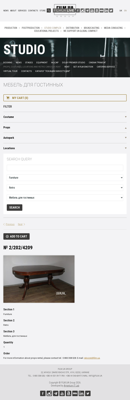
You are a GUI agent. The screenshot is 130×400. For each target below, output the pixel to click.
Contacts (33, 10)
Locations (9, 148)
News (6, 10)
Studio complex (52, 28)
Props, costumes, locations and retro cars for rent (32, 67)
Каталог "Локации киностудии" (52, 71)
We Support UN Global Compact (80, 31)
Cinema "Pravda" (97, 62)
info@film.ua (95, 375)
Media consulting (113, 28)
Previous (10, 224)
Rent (67, 67)
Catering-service (106, 67)
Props (6, 127)
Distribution (72, 28)
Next (20, 224)
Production (11, 28)
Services (22, 10)
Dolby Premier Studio (73, 62)
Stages (29, 62)
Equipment (42, 62)
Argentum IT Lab (71, 385)
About (13, 10)
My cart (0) (20, 98)
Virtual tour (10, 71)
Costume (8, 117)
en (125, 10)
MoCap (54, 62)
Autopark (8, 137)
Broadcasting (91, 28)
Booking (7, 62)
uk (121, 10)
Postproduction (31, 28)
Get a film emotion (83, 67)
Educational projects (46, 31)
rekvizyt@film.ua (92, 358)
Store (43, 10)
